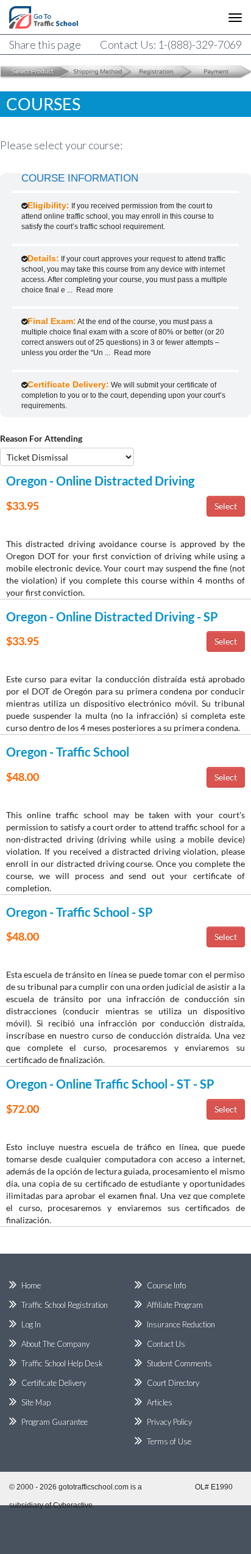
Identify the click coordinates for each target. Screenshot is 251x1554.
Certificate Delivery (53, 1383)
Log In (31, 1324)
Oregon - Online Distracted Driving (100, 480)
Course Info (166, 1285)
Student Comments (179, 1363)
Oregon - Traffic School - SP (79, 912)
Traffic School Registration (64, 1305)
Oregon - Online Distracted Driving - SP (112, 616)
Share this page (45, 44)
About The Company (55, 1344)
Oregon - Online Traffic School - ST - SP (110, 1083)
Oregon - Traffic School (67, 751)
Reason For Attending (41, 438)
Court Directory (173, 1383)
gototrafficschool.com (93, 1487)
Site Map (36, 1402)
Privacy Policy (169, 1422)
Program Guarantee (54, 1422)
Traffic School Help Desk (62, 1363)
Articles (159, 1402)
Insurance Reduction (181, 1324)
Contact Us (166, 1344)
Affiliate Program (175, 1305)
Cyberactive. (73, 1505)
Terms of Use (169, 1441)
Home (31, 1285)
